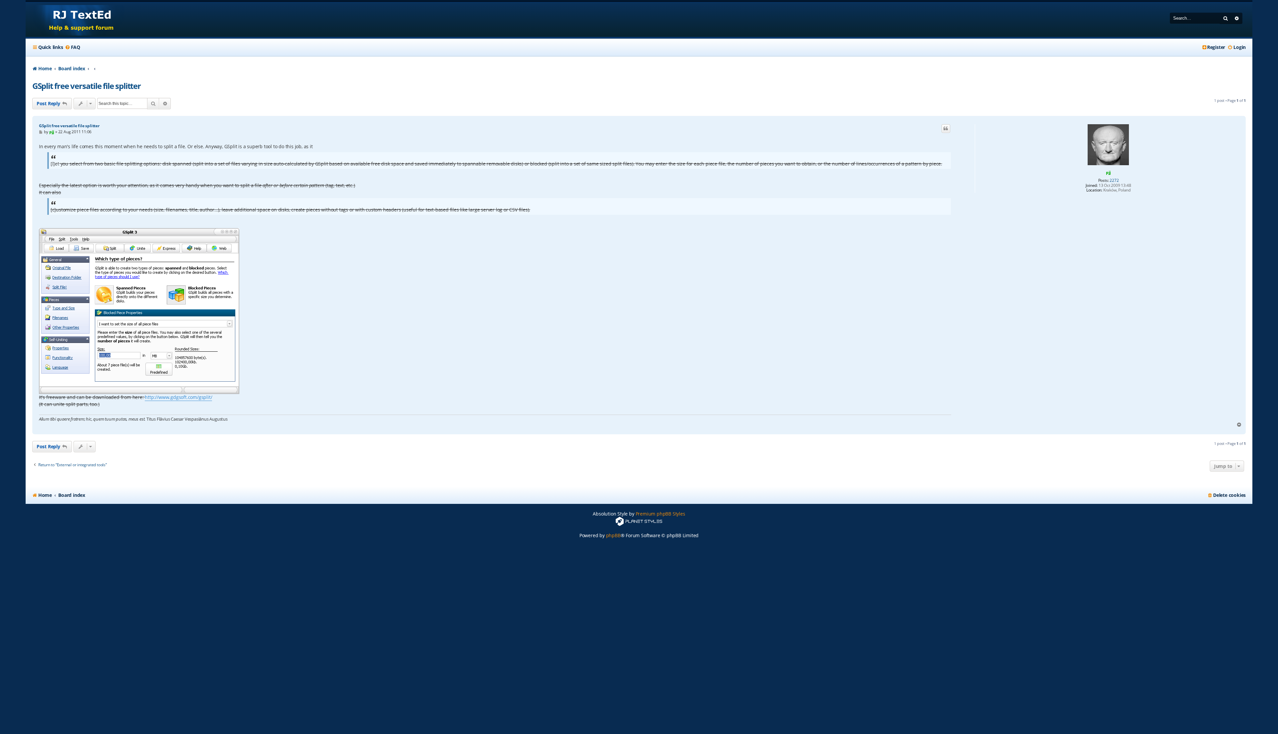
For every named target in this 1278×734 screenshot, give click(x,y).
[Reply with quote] (946, 128)
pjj (1108, 172)
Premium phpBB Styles (660, 514)
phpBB (613, 535)
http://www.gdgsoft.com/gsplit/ (178, 397)
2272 (1114, 180)
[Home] (75, 20)
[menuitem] (72, 47)
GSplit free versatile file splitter (86, 85)
